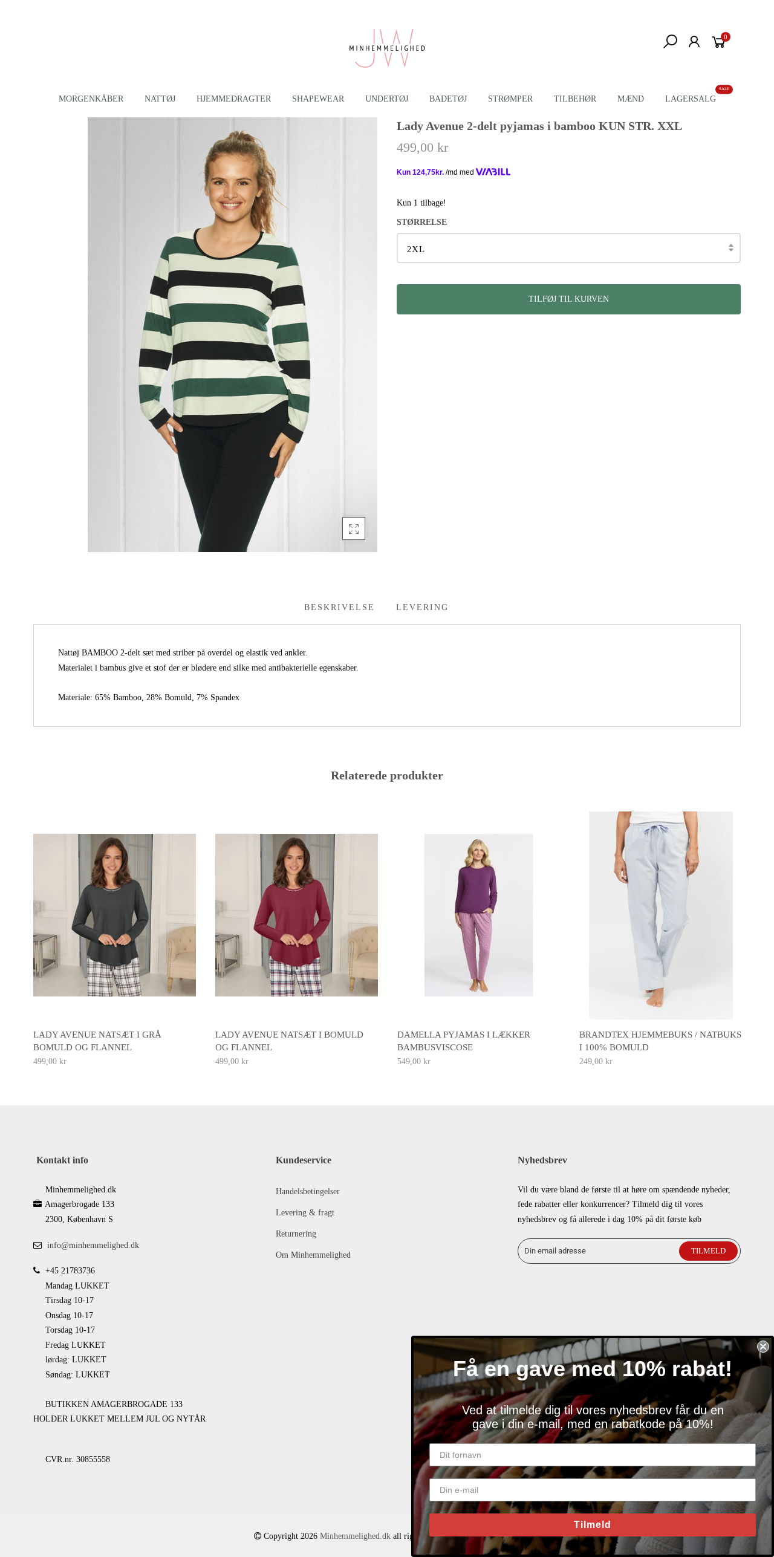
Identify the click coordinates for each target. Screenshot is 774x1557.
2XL (415, 249)
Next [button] (741, 930)
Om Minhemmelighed (313, 1255)
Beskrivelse (339, 607)
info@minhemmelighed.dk (93, 1245)
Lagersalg (690, 98)
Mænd (630, 98)
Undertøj (386, 98)
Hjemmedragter (234, 98)
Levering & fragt (305, 1212)
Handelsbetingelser (308, 1191)
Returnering (296, 1233)
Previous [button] (32, 930)
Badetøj (448, 98)
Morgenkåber (91, 98)
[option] (115, 940)
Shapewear (318, 98)
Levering (422, 607)
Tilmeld (592, 1525)
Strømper (510, 98)
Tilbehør (575, 98)
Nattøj (160, 98)
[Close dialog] (763, 1347)
